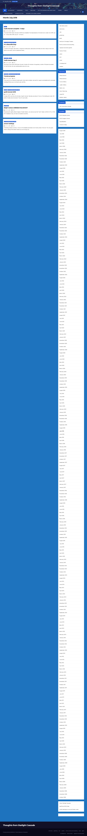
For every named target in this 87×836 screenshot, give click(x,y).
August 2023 (62, 240)
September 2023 (63, 237)
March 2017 (62, 481)
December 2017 (63, 453)
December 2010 (63, 715)
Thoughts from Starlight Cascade (43, 6)
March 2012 (62, 669)
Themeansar (25, 832)
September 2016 (63, 500)
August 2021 (62, 315)
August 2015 (62, 540)
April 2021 (61, 327)
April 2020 (61, 365)
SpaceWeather (62, 121)
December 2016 (63, 490)
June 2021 (61, 321)
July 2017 (61, 468)
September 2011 (63, 687)
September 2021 (63, 312)
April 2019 (61, 403)
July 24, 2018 (8, 62)
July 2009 (61, 769)
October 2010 (62, 722)
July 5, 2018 (8, 110)
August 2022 (62, 277)
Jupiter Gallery (62, 84)
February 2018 (62, 446)
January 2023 (62, 262)
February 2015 (62, 559)
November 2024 (63, 193)
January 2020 (62, 374)
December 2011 (63, 678)
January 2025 (62, 190)
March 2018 (62, 443)
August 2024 (62, 202)
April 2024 (61, 215)
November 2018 (63, 418)
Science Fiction (19, 13)
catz (14, 46)
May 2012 (61, 662)
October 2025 (62, 162)
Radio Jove (62, 88)
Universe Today (63, 124)
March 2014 (62, 593)
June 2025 (61, 174)
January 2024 (62, 224)
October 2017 (62, 459)
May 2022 (61, 287)
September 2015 (63, 537)
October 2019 (62, 384)
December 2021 (63, 302)
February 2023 (62, 259)
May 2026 (61, 140)
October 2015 (62, 534)
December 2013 (63, 603)
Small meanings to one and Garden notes (68, 809)
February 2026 (62, 149)
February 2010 (62, 747)
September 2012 (63, 650)
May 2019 (61, 399)
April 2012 (61, 665)
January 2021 (62, 337)
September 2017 (63, 462)
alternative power (63, 25)
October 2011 (62, 684)
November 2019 (63, 381)
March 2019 (62, 406)
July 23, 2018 (8, 78)
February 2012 (62, 672)
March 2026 (62, 146)
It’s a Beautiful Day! (10, 44)
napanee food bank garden (33, 13)
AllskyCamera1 (62, 75)
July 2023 (61, 243)
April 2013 (61, 628)
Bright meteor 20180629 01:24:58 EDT (16, 108)
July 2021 (61, 318)
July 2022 (61, 280)
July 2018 (61, 431)
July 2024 (61, 205)
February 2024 (62, 221)
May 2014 (61, 587)
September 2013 (63, 612)
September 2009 (63, 762)
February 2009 (62, 784)
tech (26, 10)
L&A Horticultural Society (65, 106)
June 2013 (61, 622)
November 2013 (63, 606)
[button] (80, 12)
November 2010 (63, 719)
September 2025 (63, 165)
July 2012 (61, 656)
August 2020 (62, 352)
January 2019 (62, 412)
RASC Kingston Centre (64, 118)
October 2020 (62, 346)
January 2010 (62, 750)
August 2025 (62, 168)
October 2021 (62, 309)
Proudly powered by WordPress (9, 832)
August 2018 (62, 428)
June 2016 (61, 509)
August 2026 (62, 130)
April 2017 (61, 478)
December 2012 (63, 640)
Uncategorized (8, 13)
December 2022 (63, 265)
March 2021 (62, 331)
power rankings (9, 123)
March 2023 (62, 255)
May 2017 (61, 474)
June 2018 (61, 434)
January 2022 (62, 299)
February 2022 (62, 296)
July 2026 (61, 133)
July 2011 (61, 694)
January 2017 (62, 487)
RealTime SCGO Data (64, 806)
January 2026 (62, 152)
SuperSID (61, 94)
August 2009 (62, 766)
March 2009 (62, 781)
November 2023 (63, 230)
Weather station (63, 97)
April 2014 (61, 590)
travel (60, 10)
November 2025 (63, 158)
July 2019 (61, 393)
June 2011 (61, 697)
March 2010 (62, 744)
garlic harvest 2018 (10, 92)
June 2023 (61, 246)
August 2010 (62, 728)
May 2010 (61, 737)
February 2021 (62, 334)
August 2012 (62, 653)
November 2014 (63, 568)
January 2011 (62, 712)
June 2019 (61, 396)
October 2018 (62, 421)
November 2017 (63, 456)
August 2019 (62, 390)
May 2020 (61, 362)
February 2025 (62, 187)
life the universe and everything (46, 10)
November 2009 (63, 756)
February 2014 (62, 597)
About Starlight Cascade (65, 803)
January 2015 (62, 562)
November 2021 (63, 305)
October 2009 (62, 759)
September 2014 (63, 575)
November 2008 (63, 794)
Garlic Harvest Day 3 (10, 60)
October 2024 (62, 196)
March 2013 (62, 631)
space (60, 54)
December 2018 (63, 415)
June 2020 (61, 359)
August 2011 (62, 690)
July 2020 (61, 356)
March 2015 (62, 556)
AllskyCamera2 (62, 78)
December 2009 (63, 753)
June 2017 (61, 471)
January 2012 (62, 675)
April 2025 (61, 180)
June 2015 (61, 546)
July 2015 (61, 543)
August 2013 (62, 615)
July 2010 (61, 731)
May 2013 (61, 625)
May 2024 (61, 212)
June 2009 (61, 772)
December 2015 (63, 528)
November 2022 (63, 268)
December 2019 (63, 377)
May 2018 (61, 437)
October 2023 (62, 233)
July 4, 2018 (8, 125)
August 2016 (62, 503)
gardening (20, 10)
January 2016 (62, 525)
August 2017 (62, 465)
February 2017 (62, 484)
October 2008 (62, 797)
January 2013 (62, 637)
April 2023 (61, 252)
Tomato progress (9, 76)
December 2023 (63, 227)
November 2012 (63, 643)
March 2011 (62, 706)
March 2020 (62, 368)
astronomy (11, 10)
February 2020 (62, 371)
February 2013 (62, 634)
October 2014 (62, 572)
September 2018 (63, 424)
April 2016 (61, 515)
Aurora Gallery (62, 81)
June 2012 (61, 659)
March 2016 (62, 518)
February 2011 (62, 709)
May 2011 (61, 700)
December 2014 (63, 565)
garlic (66, 10)
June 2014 (61, 584)
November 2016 (63, 493)
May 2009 (61, 775)
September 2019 (63, 387)
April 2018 (61, 440)
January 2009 (62, 787)
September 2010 (63, 725)
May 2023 (61, 249)
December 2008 (63, 791)
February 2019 (62, 409)
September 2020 (63, 349)
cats (60, 32)
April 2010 (61, 741)
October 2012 (62, 647)
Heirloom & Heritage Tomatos (66, 41)
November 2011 (63, 681)
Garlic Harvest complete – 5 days (14, 28)
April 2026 (61, 143)
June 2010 (61, 734)
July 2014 (61, 581)
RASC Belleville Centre (64, 115)
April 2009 (61, 778)
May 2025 (61, 177)
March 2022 (62, 293)
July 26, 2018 (8, 46)
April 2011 (61, 703)
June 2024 (61, 208)
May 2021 (61, 324)
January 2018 (62, 449)
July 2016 (61, 506)
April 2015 (61, 553)
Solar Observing (63, 91)
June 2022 (61, 284)
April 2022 (61, 290)
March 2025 (62, 183)
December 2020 (63, 340)
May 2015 (61, 550)
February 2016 (62, 521)
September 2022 (63, 274)
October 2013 (62, 609)
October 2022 (62, 271)
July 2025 (61, 171)
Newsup (19, 832)
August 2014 (62, 578)
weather (32, 10)
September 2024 (63, 199)
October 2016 (62, 496)
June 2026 (61, 136)
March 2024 (62, 218)
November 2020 (63, 343)
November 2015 (63, 531)
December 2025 (63, 155)
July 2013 (61, 618)
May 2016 (61, 512)
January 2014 (62, 600)
